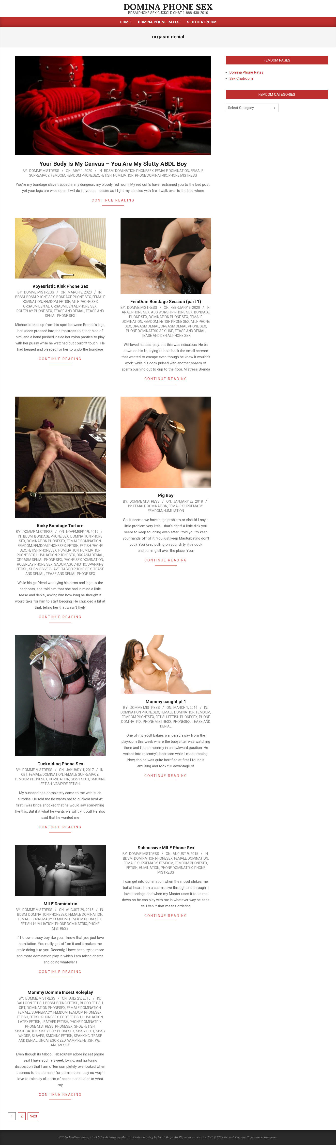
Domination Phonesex (134, 171)
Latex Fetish (29, 1022)
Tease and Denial (69, 311)
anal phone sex (136, 312)
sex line (166, 331)
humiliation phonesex (55, 555)
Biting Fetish (67, 1003)
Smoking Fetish (59, 1036)
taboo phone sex (76, 569)
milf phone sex (85, 302)
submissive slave (44, 569)
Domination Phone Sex (168, 317)
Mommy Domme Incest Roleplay (60, 992)
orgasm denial (36, 306)
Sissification (26, 1031)
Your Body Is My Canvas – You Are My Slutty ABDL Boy (113, 163)
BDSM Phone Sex (40, 297)
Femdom (58, 175)
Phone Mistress (182, 175)
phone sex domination (83, 560)
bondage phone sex (73, 297)
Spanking (82, 1036)
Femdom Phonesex (83, 175)
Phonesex (181, 722)
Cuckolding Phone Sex (60, 763)
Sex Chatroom (241, 78)
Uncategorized (52, 1040)
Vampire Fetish (66, 784)
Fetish (106, 175)
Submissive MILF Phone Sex (165, 847)
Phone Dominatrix (151, 175)
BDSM (109, 171)
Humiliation (123, 175)
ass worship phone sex (172, 312)
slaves (38, 1036)
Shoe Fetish (84, 1026)
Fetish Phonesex (42, 550)
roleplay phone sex (34, 311)
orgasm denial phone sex (74, 306)
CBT (24, 774)
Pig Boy (165, 495)
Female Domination (172, 171)
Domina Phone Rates (246, 72)
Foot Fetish (70, 1017)
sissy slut (80, 779)
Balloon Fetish (30, 1003)
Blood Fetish (91, 1003)
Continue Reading (113, 200)
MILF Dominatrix (60, 903)
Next (33, 1116)
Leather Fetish (55, 1022)
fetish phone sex (174, 322)
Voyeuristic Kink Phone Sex (60, 286)
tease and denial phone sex (166, 336)
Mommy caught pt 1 (166, 701)
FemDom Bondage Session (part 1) (165, 301)
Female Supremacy (186, 506)
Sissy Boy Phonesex (57, 1031)
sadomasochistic (70, 564)
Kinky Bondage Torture (60, 525)
